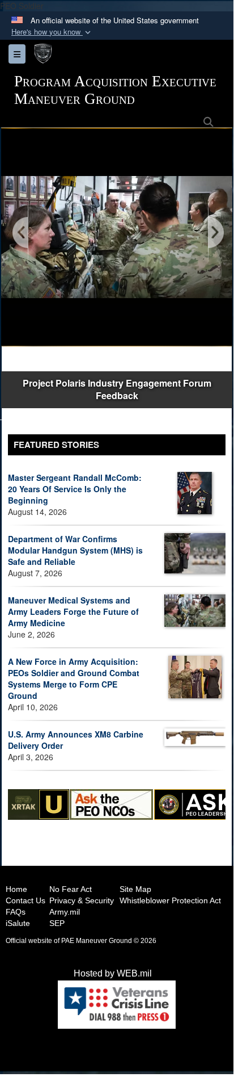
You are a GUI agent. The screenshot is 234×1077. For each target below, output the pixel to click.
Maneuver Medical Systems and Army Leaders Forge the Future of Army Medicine (73, 611)
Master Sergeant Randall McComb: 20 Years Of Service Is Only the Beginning (75, 489)
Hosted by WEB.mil (113, 973)
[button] (52, 32)
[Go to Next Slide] (215, 233)
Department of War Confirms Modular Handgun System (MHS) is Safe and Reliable (75, 550)
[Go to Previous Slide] (20, 233)
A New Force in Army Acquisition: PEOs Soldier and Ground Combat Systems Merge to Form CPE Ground (73, 678)
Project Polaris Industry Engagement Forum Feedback (117, 389)
